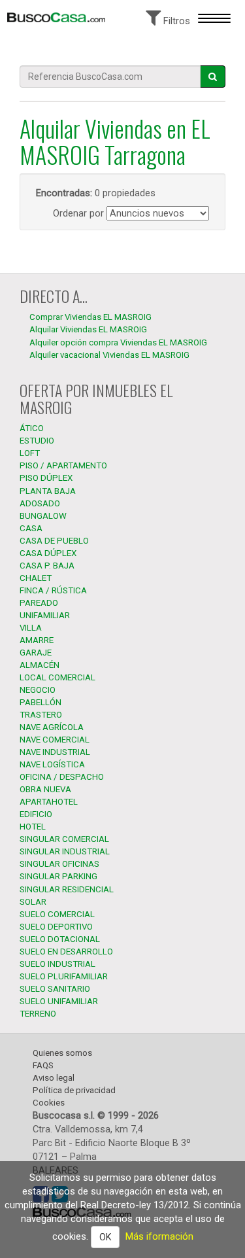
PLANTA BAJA (48, 491)
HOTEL (33, 826)
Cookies (49, 1103)
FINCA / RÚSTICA (53, 590)
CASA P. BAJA (47, 565)
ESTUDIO (37, 441)
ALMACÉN (39, 665)
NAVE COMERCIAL (55, 739)
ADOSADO (40, 503)
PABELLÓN (40, 702)
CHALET (36, 578)
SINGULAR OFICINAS (59, 864)
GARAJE (36, 652)
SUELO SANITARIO (55, 989)
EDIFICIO (36, 814)
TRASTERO (41, 715)
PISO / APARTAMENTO (63, 465)
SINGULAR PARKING (58, 876)
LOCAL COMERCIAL (57, 677)
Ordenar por (78, 213)
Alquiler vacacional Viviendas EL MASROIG (109, 355)
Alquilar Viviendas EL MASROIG (88, 329)
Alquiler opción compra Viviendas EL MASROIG (118, 342)
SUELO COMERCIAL (57, 914)
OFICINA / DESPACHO (62, 777)
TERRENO (38, 1014)
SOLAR (33, 902)
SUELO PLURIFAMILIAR (64, 976)
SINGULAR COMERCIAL (64, 839)
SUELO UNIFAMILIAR (59, 1001)
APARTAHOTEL (49, 802)
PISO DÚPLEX (46, 478)
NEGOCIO (38, 690)
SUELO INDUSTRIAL (57, 964)
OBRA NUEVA (45, 789)
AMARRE (37, 640)
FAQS (43, 1065)
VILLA (31, 628)
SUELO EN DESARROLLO (66, 951)
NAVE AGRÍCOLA (52, 727)
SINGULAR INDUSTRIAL (65, 851)
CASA (31, 528)
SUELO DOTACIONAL (60, 939)
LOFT (30, 453)
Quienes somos (62, 1053)
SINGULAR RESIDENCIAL (67, 889)
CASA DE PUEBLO (54, 541)
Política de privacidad (74, 1090)
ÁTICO (32, 428)
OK (105, 1237)
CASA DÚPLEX (48, 553)
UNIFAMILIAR (45, 615)
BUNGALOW (43, 516)
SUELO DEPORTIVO (56, 927)
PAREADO (39, 603)
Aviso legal (53, 1078)
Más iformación (159, 1236)
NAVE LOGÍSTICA (52, 764)
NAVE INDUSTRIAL (55, 752)
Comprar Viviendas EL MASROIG (90, 317)
